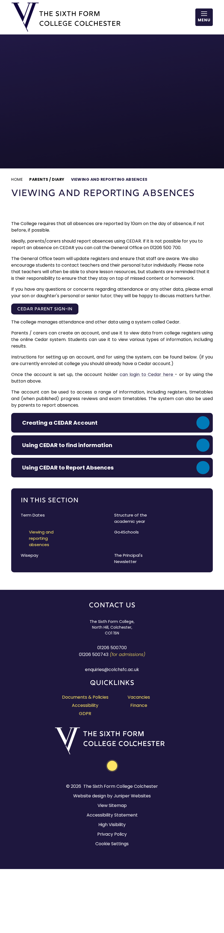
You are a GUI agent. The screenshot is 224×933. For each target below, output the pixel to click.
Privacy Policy (112, 834)
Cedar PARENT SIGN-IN (44, 309)
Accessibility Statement (112, 815)
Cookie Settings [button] (112, 844)
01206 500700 (112, 648)
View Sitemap (112, 805)
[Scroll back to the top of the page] (112, 766)
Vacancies (139, 697)
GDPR (85, 713)
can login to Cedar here (147, 374)
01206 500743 (93, 654)
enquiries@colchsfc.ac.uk (112, 669)
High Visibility (112, 824)
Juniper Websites (132, 796)
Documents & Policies (85, 697)
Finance (138, 705)
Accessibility (85, 705)
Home (17, 179)
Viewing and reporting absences (109, 179)
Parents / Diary (46, 179)
